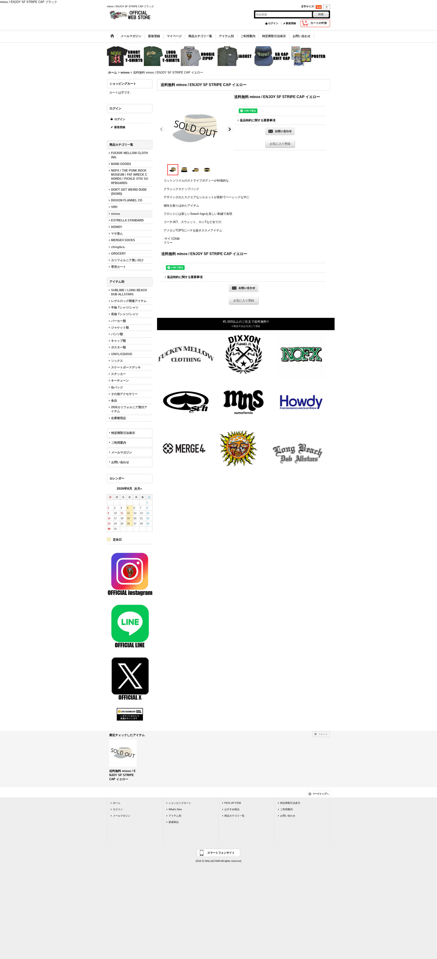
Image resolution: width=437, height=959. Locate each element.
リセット (323, 734)
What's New (175, 809)
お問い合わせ (120, 462)
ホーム (116, 803)
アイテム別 (175, 815)
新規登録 (291, 23)
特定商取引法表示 (123, 433)
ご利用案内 (118, 442)
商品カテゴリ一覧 (234, 815)
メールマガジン (121, 452)
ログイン (273, 23)
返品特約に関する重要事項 (257, 120)
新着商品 (174, 822)
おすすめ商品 (231, 809)
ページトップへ (321, 793)
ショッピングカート (180, 803)
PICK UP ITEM (232, 803)
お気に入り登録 (280, 143)
